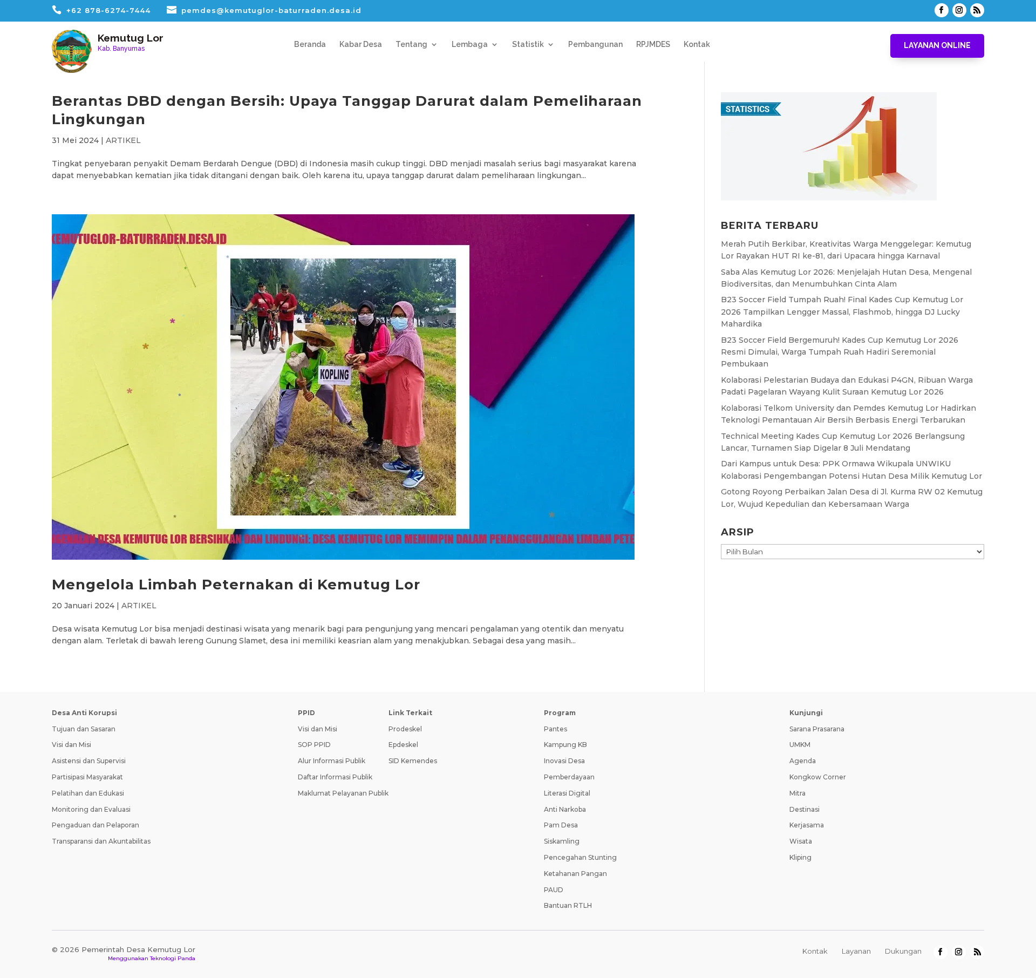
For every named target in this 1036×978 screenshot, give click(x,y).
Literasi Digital (567, 793)
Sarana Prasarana (816, 729)
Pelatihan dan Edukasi (88, 793)
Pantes (555, 729)
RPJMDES (653, 44)
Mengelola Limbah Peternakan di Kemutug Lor (236, 584)
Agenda (802, 761)
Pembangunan (595, 44)
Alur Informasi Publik (331, 761)
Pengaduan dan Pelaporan (95, 825)
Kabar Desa (360, 44)
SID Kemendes (412, 761)
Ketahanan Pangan (575, 874)
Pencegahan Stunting (580, 857)
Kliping (800, 857)
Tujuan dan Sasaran (83, 729)
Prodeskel (405, 729)
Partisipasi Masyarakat (87, 777)
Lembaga (470, 44)
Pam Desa (561, 825)
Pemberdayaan (569, 777)
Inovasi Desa (564, 761)
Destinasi (804, 809)
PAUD (553, 890)
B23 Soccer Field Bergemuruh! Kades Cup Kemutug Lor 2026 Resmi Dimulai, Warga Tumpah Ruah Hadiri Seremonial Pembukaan (839, 352)
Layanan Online (937, 45)
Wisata (800, 841)
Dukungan (903, 951)
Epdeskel (403, 745)
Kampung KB (565, 745)
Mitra (797, 793)
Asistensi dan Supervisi (89, 761)
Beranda (310, 44)
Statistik (528, 44)
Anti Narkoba (565, 809)
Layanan (856, 951)
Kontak (697, 44)
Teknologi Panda (172, 958)
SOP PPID (314, 745)
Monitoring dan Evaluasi (91, 809)
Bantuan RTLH (568, 905)
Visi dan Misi (71, 745)
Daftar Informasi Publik (335, 777)
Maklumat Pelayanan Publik (343, 793)
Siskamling (562, 841)
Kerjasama (806, 825)
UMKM (799, 745)
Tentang (411, 44)
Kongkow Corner (817, 777)
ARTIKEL (123, 140)
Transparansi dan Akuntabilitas (101, 841)
